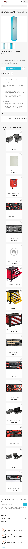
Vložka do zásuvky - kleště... (14, 216)
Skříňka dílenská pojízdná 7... (14, 193)
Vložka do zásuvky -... (14, 352)
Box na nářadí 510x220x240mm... (14, 148)
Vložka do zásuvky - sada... (14, 375)
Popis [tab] (5, 79)
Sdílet (5, 73)
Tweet (9, 73)
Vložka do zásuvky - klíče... (14, 238)
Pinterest (12, 73)
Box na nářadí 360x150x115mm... (14, 420)
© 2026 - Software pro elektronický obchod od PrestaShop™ (12, 546)
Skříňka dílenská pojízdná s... (14, 261)
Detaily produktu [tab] (13, 79)
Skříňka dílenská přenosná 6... (14, 329)
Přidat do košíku (13, 68)
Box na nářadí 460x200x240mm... (14, 465)
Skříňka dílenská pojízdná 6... (14, 307)
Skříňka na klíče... (14, 170)
